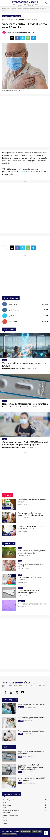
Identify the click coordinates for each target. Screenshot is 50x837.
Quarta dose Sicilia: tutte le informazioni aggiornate (28, 592)
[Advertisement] (25, 121)
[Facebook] (17, 38)
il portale (22, 171)
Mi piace (45, 304)
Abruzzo (21, 707)
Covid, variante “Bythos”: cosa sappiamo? (29, 578)
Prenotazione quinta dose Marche (31, 718)
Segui (46, 310)
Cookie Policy (37, 831)
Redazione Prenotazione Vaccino (24, 32)
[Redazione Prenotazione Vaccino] (4, 32)
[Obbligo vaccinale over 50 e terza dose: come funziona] (9, 530)
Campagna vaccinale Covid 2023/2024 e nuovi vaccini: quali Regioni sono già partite (25, 443)
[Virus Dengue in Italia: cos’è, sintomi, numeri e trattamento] (9, 552)
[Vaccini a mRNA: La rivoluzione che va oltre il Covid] (25, 345)
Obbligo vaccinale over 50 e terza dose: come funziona (31, 527)
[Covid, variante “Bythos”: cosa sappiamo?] (9, 579)
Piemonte (21, 601)
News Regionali (11, 8)
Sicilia (20, 588)
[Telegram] (33, 38)
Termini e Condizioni (9, 834)
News (4, 360)
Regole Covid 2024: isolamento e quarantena (25, 404)
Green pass (6, 508)
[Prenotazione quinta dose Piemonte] (9, 605)
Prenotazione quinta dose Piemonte (32, 604)
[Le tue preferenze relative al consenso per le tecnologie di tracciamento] (46, 833)
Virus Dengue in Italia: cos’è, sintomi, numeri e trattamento (32, 552)
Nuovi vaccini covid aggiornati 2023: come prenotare (31, 779)
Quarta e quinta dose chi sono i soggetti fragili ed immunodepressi (31, 514)
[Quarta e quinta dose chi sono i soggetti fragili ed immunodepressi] (9, 517)
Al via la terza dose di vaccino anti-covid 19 (31, 565)
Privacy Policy (25, 831)
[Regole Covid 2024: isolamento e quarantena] (25, 386)
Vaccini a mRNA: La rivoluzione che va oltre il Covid (24, 364)
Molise (20, 734)
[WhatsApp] (28, 38)
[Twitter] (22, 38)
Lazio (19, 8)
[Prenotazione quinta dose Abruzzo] (9, 708)
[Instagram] (11, 692)
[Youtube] (23, 692)
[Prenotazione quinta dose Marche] (9, 722)
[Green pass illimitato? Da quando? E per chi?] (9, 504)
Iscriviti (45, 321)
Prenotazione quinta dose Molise (31, 731)
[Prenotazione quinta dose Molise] (9, 735)
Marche (20, 720)
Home (4, 8)
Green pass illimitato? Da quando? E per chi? (32, 501)
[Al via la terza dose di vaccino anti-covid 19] (9, 565)
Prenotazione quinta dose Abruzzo (31, 704)
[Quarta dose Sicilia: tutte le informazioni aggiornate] (9, 592)
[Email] (12, 38)
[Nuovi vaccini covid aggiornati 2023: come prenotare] (9, 782)
